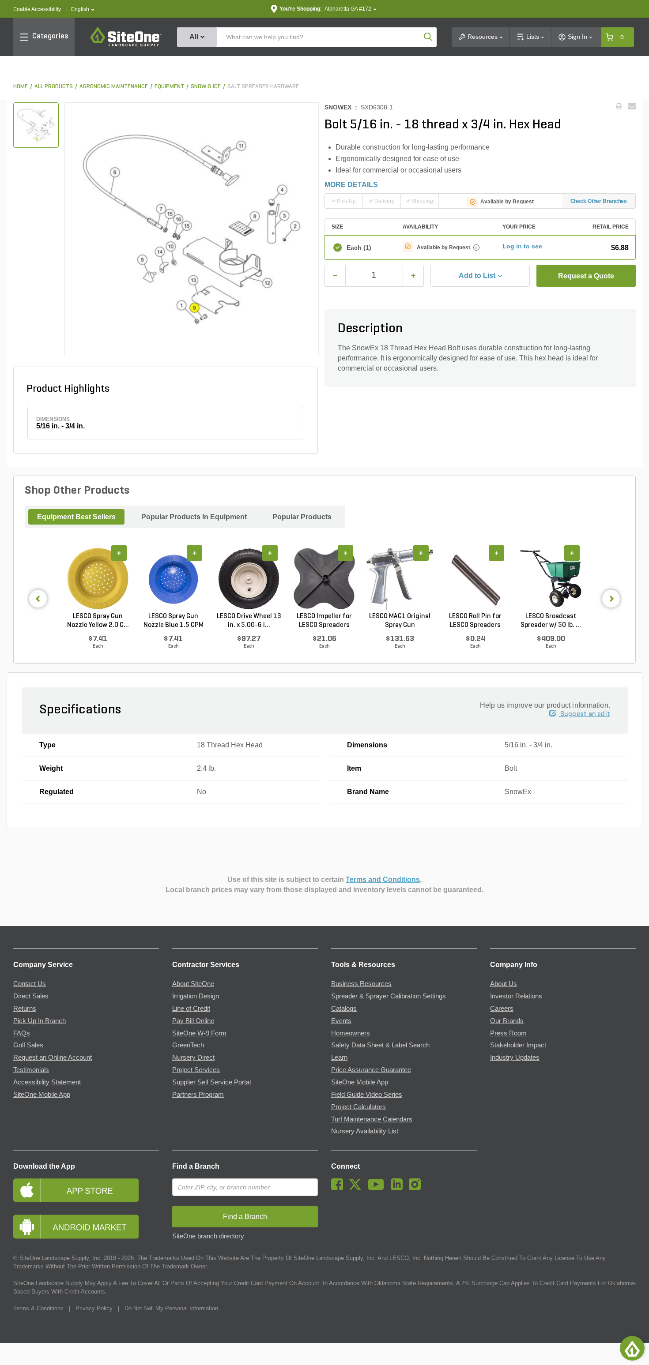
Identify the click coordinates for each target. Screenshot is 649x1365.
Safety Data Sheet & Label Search (380, 1045)
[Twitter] (357, 1188)
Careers (501, 1008)
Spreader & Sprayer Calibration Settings (388, 996)
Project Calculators (358, 1106)
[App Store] (86, 1190)
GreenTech (188, 1045)
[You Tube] (378, 1188)
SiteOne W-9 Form (199, 1033)
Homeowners (350, 1033)
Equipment (169, 86)
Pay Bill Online (193, 1020)
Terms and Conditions (383, 879)
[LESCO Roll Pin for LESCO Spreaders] (475, 578)
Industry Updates (515, 1057)
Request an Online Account (52, 1057)
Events (341, 1020)
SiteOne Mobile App (41, 1094)
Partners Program (198, 1094)
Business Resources (361, 983)
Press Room (508, 1033)
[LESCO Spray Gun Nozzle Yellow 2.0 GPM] (97, 578)
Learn (339, 1057)
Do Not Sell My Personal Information (171, 1308)
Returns (24, 1008)
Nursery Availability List (364, 1131)
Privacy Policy (94, 1308)
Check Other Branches (598, 201)
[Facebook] (339, 1188)
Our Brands (507, 1020)
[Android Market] (86, 1226)
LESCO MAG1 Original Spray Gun (399, 621)
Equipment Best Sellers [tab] (76, 517)
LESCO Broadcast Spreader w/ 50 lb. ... (551, 621)
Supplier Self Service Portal (211, 1082)
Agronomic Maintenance (113, 86)
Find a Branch (195, 1166)
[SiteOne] (126, 45)
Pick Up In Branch (39, 1020)
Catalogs (344, 1008)
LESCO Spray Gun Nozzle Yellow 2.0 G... (98, 621)
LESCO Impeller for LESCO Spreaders (324, 621)
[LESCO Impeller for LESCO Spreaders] (324, 578)
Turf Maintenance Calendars (371, 1119)
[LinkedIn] (399, 1188)
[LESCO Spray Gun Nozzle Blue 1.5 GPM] (173, 578)
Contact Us (29, 983)
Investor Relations (516, 996)
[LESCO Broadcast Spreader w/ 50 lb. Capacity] (550, 578)
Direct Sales (31, 996)
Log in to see (522, 246)
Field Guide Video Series (366, 1094)
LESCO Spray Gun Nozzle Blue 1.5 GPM (173, 621)
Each (359, 247)
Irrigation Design (195, 996)
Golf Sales (28, 1045)
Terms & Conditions (38, 1308)
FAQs (21, 1033)
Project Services (196, 1069)
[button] (82, 9)
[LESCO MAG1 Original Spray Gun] (399, 578)
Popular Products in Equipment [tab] (194, 517)
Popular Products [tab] (302, 517)
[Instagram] (417, 1188)
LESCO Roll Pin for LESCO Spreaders (475, 621)
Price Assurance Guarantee (371, 1069)
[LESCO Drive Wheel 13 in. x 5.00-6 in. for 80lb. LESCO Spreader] (248, 578)
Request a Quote (586, 276)
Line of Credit (191, 1008)
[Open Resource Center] (632, 1348)
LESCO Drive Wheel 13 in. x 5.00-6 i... (249, 621)
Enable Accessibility (37, 9)
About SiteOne (193, 983)
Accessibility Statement (47, 1082)
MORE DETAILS (351, 184)
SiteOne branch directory (208, 1236)
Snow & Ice (206, 86)
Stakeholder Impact (518, 1045)
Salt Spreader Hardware (263, 86)
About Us (503, 983)
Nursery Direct (193, 1057)
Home (20, 86)
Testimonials (31, 1069)
